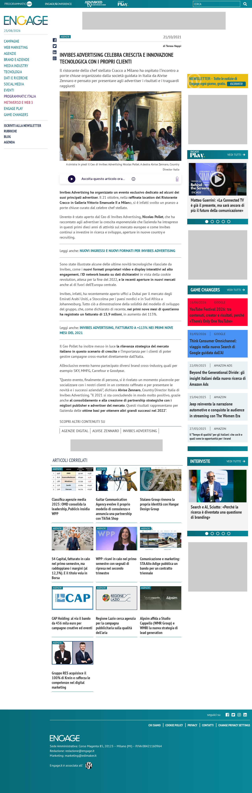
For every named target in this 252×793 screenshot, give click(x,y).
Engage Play (13, 108)
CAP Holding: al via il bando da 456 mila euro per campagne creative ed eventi (72, 623)
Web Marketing (16, 47)
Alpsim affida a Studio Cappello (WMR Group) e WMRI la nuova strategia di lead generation (159, 625)
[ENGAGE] (26, 20)
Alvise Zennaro (105, 431)
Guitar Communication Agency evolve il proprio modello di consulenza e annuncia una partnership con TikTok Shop (114, 509)
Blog (7, 136)
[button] (245, 4)
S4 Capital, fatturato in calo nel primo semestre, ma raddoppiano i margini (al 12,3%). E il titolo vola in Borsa (71, 568)
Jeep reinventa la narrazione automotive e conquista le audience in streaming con (217, 410)
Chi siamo (154, 725)
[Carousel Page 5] (228, 221)
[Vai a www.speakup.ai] (177, 179)
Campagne (11, 41)
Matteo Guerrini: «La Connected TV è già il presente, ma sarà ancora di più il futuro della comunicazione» (217, 205)
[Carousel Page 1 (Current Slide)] (206, 221)
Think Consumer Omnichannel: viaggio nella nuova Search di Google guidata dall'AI (213, 346)
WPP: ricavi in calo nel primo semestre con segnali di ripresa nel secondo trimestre (116, 565)
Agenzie (10, 53)
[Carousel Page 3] (217, 221)
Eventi (9, 90)
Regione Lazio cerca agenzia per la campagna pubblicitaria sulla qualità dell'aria (116, 625)
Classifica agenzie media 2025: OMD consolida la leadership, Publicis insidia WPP (71, 506)
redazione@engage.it (79, 751)
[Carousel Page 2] (212, 221)
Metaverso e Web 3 (18, 102)
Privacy (192, 725)
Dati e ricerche (16, 78)
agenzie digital (75, 431)
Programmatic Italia (20, 96)
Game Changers (16, 114)
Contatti (208, 725)
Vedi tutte (234, 461)
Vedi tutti (234, 154)
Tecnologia (13, 71)
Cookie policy (174, 725)
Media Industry (16, 65)
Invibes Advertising (140, 431)
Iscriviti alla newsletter (22, 125)
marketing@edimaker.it (80, 755)
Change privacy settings (234, 725)
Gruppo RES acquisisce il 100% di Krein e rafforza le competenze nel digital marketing (71, 680)
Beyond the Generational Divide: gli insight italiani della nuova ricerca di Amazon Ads (218, 378)
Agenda (9, 142)
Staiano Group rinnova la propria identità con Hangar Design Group (159, 504)
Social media (14, 84)
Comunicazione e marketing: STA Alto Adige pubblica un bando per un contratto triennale (160, 565)
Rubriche (10, 131)
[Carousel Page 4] (223, 221)
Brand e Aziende (16, 59)
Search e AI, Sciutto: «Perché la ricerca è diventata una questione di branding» (216, 512)
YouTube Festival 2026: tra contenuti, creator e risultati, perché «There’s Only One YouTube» (217, 315)
